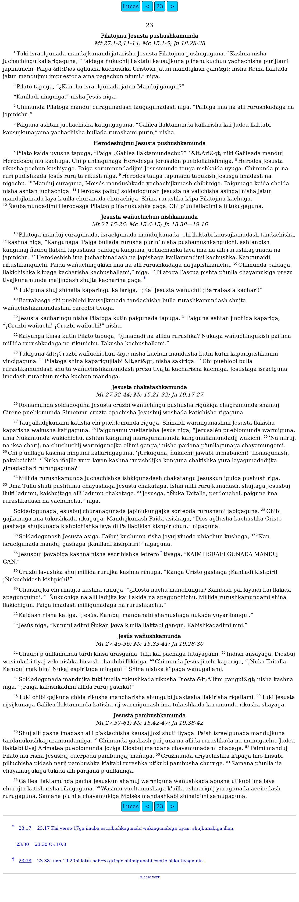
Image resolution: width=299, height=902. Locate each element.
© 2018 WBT (150, 877)
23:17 (25, 828)
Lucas (131, 6)
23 (159, 6)
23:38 (25, 860)
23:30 (22, 844)
